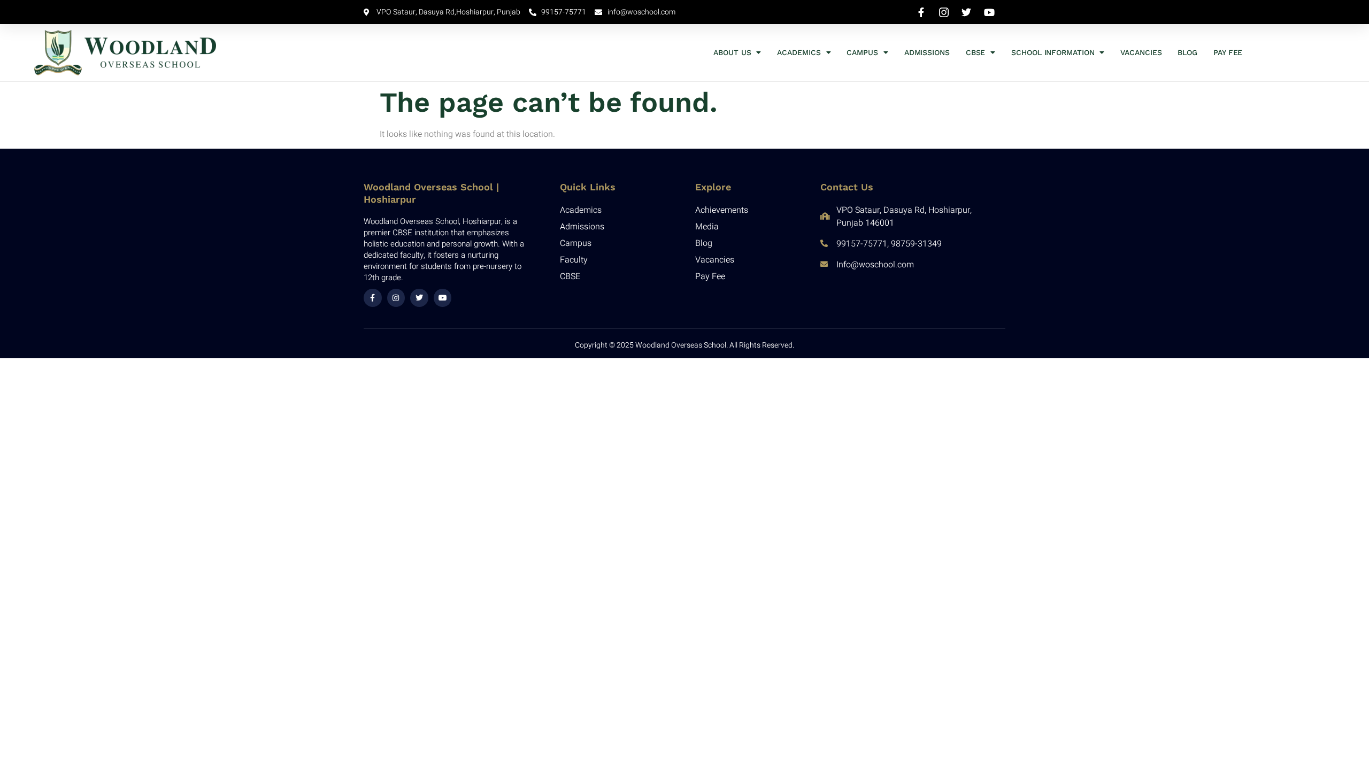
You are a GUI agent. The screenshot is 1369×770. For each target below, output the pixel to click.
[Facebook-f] (373, 298)
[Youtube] (443, 298)
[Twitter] (419, 298)
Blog (1187, 52)
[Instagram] (396, 298)
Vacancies (1141, 52)
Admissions (927, 52)
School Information (1052, 52)
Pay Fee (1227, 52)
